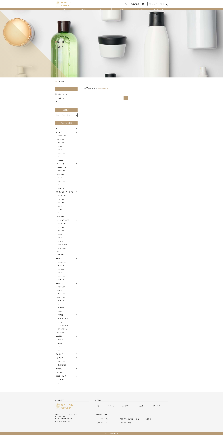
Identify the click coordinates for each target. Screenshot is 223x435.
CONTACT (140, 9)
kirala (59, 343)
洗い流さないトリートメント (65, 192)
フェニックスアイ (62, 325)
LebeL (59, 150)
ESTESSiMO (61, 297)
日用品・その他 (61, 376)
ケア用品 (59, 369)
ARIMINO (60, 216)
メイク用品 (59, 315)
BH (58, 350)
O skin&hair (61, 248)
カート (60, 102)
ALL (57, 128)
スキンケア (59, 283)
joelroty (60, 241)
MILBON (60, 143)
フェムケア (59, 354)
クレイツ (59, 372)
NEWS (121, 9)
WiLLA (59, 347)
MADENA (60, 308)
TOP (64, 9)
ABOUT (83, 9)
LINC (58, 157)
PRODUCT (102, 9)
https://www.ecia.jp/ (62, 421)
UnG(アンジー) (61, 244)
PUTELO (60, 160)
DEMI (59, 146)
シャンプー (59, 132)
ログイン (125, 4)
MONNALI (60, 153)
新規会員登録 (135, 4)
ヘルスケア (59, 358)
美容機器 (59, 336)
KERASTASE (61, 136)
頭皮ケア (59, 259)
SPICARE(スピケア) (63, 329)
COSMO (59, 209)
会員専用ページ (158, 9)
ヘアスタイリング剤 (62, 220)
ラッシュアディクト (63, 319)
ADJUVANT (60, 139)
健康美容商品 (61, 365)
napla (59, 311)
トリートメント (61, 164)
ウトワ (59, 322)
